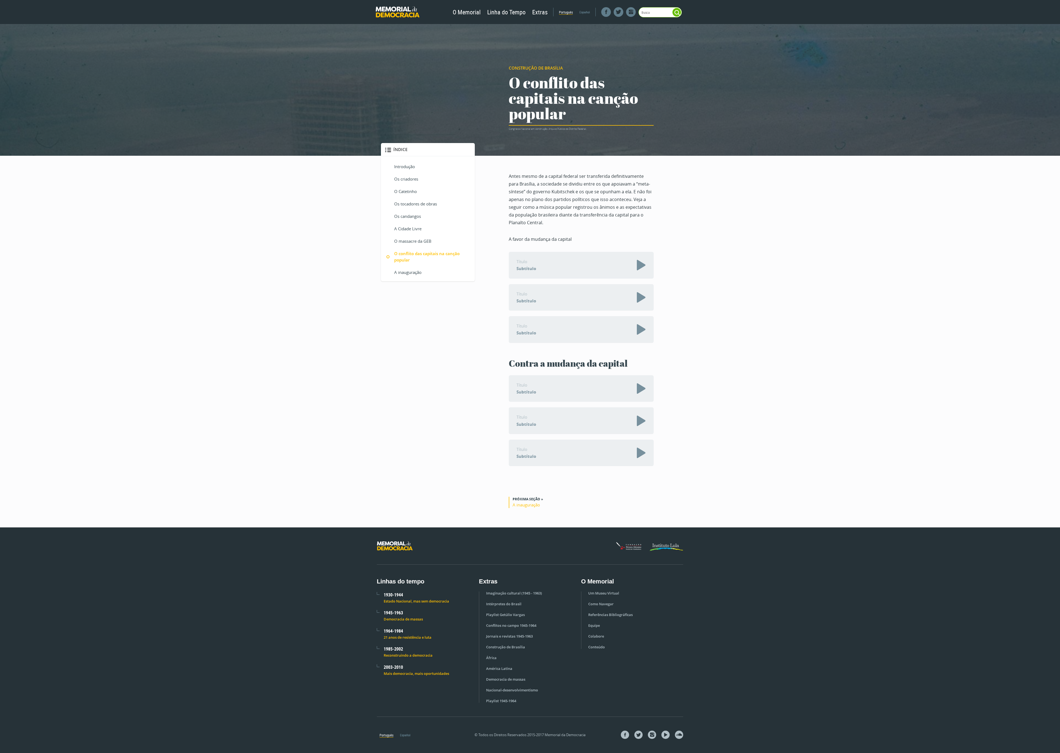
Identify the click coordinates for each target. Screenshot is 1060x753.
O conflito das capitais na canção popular (427, 257)
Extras (540, 12)
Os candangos (407, 216)
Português (566, 12)
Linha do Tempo (506, 12)
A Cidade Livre (408, 228)
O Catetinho (405, 191)
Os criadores (406, 179)
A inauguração (408, 272)
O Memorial (467, 12)
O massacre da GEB (412, 241)
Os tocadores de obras (415, 204)
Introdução (404, 166)
